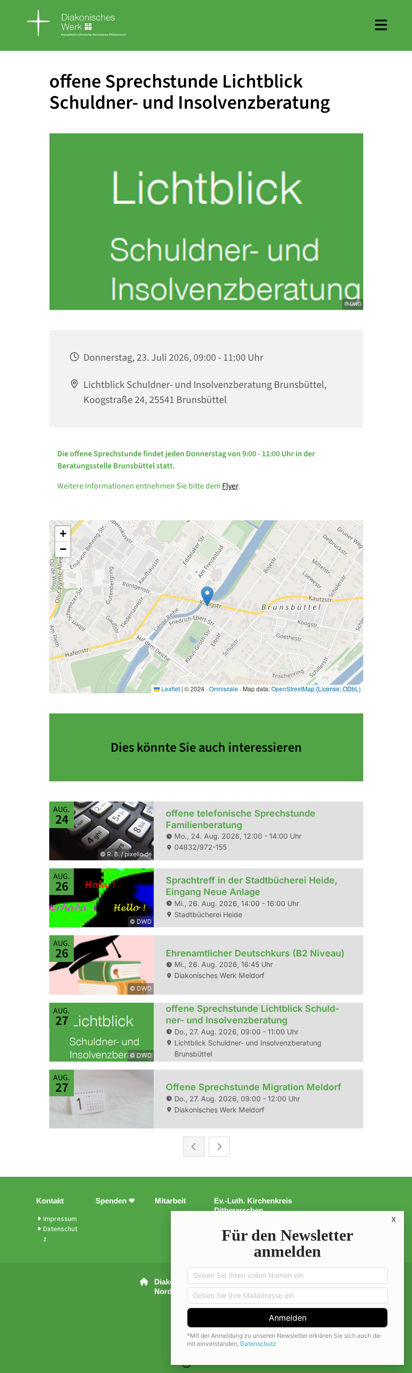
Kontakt (50, 1200)
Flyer (230, 486)
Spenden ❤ (115, 1200)
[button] (381, 25)
